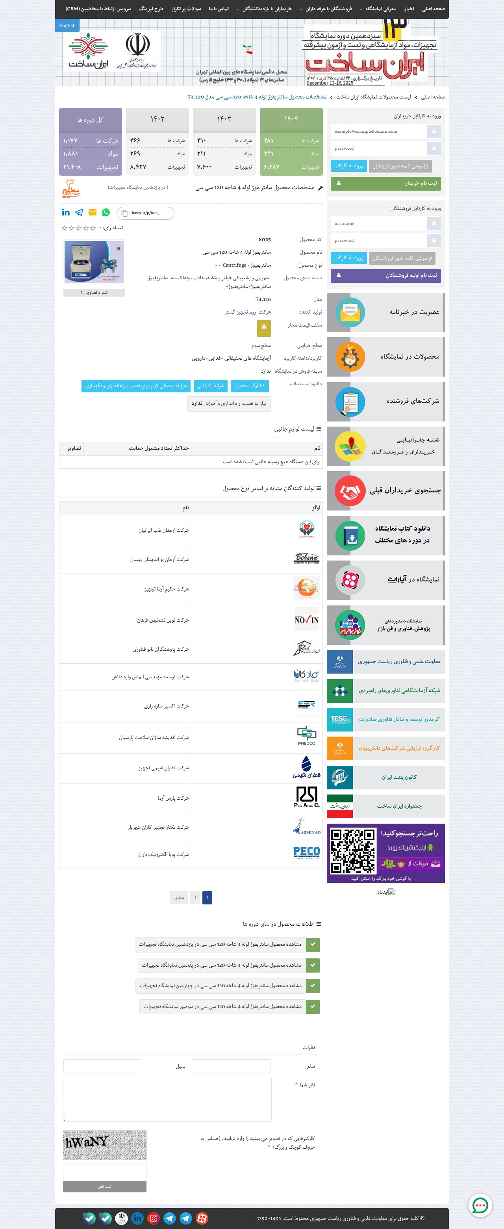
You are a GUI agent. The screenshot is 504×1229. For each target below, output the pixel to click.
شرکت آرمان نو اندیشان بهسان (159, 559)
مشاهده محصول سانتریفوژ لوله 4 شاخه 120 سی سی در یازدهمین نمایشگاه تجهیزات (220, 944)
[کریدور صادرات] (386, 721)
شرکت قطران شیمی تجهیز (163, 768)
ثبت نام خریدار (421, 183)
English (67, 26)
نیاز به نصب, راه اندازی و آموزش (229, 403)
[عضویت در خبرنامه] (386, 314)
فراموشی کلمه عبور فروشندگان (402, 258)
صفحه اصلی (433, 97)
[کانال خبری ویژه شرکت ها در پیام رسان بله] (88, 1218)
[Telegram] (79, 214)
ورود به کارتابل (348, 165)
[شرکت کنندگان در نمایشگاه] (386, 403)
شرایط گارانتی (210, 386)
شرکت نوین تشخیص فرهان (163, 620)
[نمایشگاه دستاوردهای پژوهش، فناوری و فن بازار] (386, 626)
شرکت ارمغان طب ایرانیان (164, 530)
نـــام (311, 1066)
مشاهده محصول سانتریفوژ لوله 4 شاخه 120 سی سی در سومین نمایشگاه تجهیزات (223, 1007)
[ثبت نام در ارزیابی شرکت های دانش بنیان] (386, 750)
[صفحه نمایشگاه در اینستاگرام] (152, 1218)
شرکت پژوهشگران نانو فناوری (161, 649)
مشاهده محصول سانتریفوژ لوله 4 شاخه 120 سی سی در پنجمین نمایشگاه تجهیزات (222, 965)
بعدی (179, 897)
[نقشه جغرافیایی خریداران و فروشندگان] (386, 448)
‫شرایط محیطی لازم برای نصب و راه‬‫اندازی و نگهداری (136, 386)
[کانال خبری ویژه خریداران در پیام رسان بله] (104, 1218)
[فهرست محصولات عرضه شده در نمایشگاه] (386, 358)
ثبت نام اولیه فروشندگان (411, 275)
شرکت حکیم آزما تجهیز (166, 589)
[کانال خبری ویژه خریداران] (168, 1218)
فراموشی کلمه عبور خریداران (400, 166)
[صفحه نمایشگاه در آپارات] (201, 1218)
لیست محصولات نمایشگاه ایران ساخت (373, 97)
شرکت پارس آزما (173, 798)
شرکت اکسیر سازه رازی (166, 706)
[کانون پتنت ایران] (386, 779)
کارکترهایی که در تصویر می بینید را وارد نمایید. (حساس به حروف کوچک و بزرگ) (257, 1143)
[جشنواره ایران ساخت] (386, 808)
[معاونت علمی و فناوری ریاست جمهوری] (120, 1218)
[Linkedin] (65, 214)
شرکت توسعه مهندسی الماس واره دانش (150, 677)
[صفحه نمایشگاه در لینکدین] (136, 1218)
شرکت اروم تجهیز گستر (247, 312)
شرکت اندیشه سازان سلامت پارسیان (154, 737)
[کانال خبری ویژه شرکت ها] (184, 1218)
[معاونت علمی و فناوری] (386, 663)
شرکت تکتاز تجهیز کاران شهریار (158, 827)
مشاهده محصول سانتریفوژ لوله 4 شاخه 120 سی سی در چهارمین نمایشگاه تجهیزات (221, 986)
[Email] (92, 214)
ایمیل (181, 1066)
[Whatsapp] (106, 214)
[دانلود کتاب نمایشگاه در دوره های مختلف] (386, 537)
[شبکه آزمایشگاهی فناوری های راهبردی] (386, 692)
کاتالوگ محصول (249, 386)
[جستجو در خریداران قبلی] (386, 492)
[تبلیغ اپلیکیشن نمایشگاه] (386, 855)
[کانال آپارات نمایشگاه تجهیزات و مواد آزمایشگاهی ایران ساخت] (386, 582)
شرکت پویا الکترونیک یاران (163, 854)
